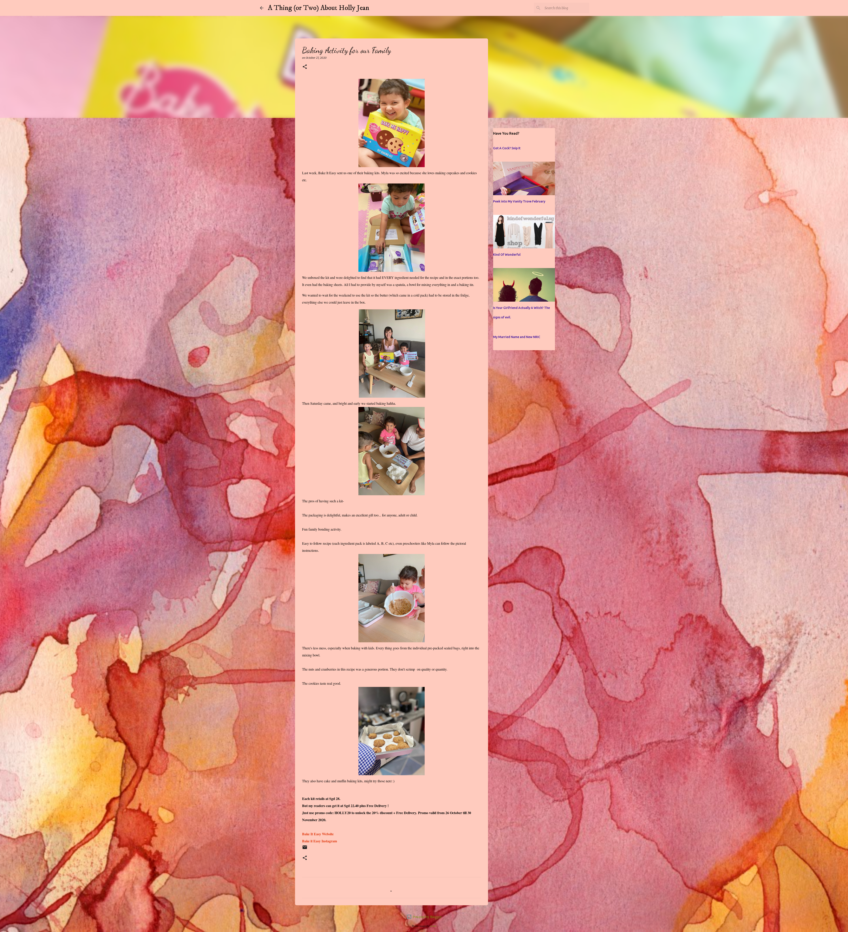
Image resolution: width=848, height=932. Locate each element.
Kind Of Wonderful (507, 254)
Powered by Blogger (426, 916)
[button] (304, 67)
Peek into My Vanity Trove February (519, 201)
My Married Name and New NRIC (516, 337)
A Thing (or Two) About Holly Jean (318, 8)
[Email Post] (304, 849)
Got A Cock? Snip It (507, 148)
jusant (433, 925)
